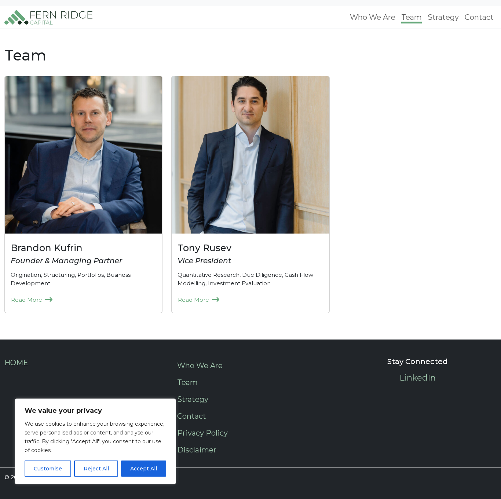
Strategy (443, 17)
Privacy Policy (202, 433)
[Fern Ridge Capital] (48, 17)
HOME (16, 362)
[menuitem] (372, 17)
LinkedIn (417, 378)
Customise (48, 468)
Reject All (96, 468)
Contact (479, 17)
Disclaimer (196, 449)
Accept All (143, 468)
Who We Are (372, 17)
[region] (95, 441)
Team (411, 17)
